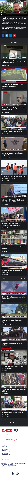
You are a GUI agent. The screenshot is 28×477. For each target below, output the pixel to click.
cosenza (15, 32)
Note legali (8, 468)
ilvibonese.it (5, 453)
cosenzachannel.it (6, 452)
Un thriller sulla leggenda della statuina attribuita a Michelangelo (13, 85)
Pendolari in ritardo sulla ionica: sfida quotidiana (12, 271)
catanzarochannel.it (6, 454)
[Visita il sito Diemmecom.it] (14, 475)
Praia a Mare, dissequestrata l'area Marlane (12, 344)
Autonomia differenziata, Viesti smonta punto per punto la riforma (13, 201)
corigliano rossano (22, 32)
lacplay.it (4, 443)
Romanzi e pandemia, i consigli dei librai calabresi (13, 248)
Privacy (12, 468)
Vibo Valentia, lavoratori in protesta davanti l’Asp (12, 413)
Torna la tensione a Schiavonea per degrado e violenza (12, 321)
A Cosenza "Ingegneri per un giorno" (12, 131)
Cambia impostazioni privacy (19, 468)
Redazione (3, 468)
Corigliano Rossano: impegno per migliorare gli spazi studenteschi (11, 224)
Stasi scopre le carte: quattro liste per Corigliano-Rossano (12, 154)
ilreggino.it (4, 450)
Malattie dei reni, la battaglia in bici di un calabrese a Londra (13, 109)
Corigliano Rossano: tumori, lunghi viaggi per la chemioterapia (13, 62)
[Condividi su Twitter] (6, 36)
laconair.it (4, 446)
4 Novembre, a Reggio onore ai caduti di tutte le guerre (13, 298)
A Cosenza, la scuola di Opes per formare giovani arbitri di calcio (13, 177)
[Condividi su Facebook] (3, 36)
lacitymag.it (5, 449)
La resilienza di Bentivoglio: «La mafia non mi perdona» (13, 367)
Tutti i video (22, 278)
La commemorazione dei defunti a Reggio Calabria (14, 390)
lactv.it (3, 445)
